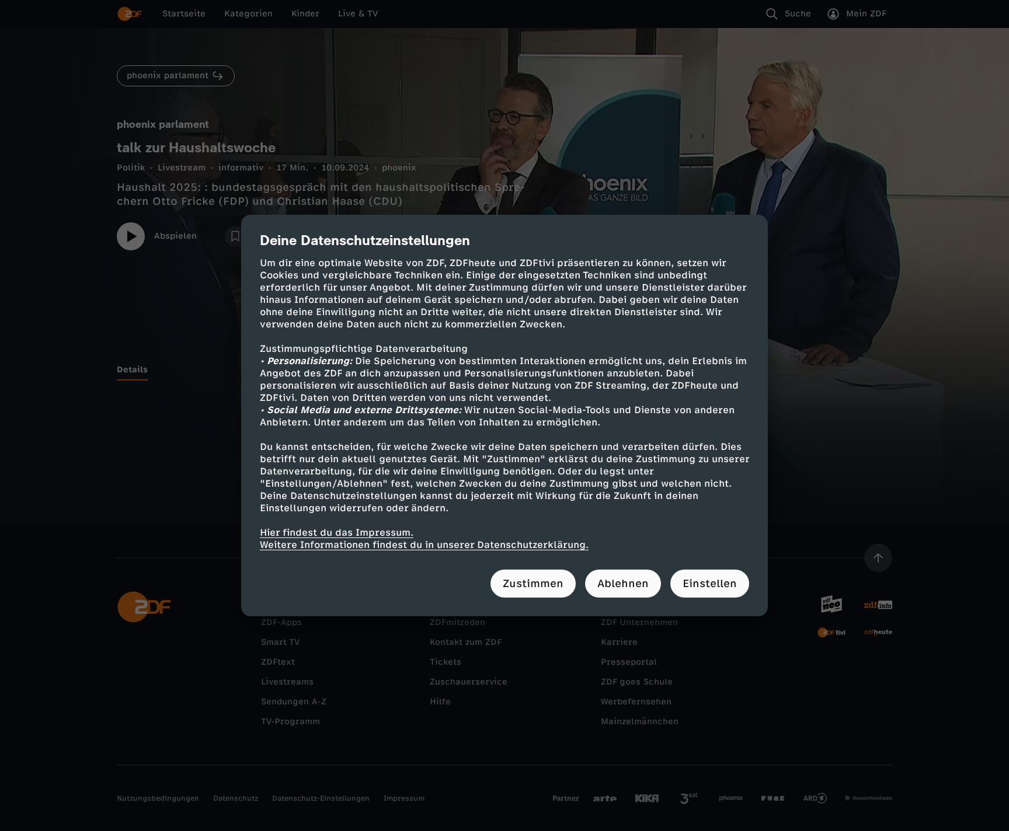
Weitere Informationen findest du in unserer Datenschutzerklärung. (424, 544)
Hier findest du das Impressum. (336, 532)
